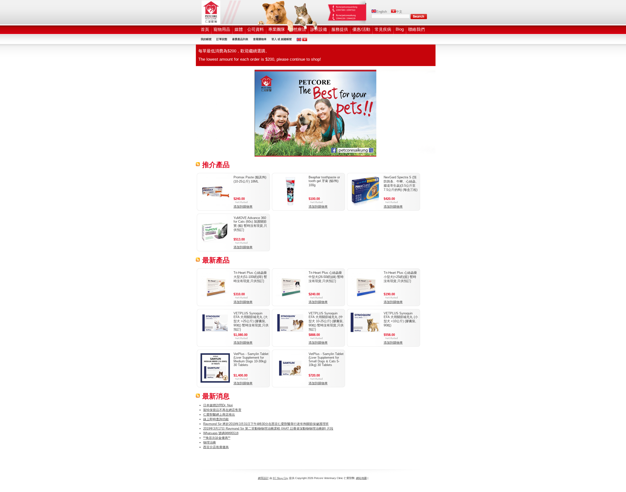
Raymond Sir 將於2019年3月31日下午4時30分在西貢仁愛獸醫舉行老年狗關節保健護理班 (266, 424)
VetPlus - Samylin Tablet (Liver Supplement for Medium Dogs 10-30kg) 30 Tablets (251, 359)
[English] (373, 11)
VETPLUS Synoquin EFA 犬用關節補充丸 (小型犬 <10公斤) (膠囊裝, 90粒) (401, 319)
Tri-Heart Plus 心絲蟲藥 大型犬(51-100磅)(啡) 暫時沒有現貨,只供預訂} (250, 277)
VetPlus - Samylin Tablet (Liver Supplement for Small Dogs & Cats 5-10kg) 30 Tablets (326, 359)
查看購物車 (260, 39)
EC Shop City (280, 478)
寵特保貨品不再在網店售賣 (222, 410)
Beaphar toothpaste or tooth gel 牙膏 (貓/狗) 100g (324, 181)
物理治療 (209, 442)
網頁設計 (263, 478)
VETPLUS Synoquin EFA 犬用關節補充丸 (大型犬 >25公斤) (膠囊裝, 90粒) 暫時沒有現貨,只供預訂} (251, 321)
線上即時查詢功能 (216, 419)
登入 (274, 39)
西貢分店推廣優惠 (216, 447)
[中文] (393, 11)
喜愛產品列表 (240, 39)
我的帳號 (206, 39)
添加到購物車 (243, 206)
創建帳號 (286, 39)
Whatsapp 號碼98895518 (220, 433)
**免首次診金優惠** (216, 438)
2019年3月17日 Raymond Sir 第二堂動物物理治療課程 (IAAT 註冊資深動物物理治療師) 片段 (268, 428)
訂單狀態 (221, 39)
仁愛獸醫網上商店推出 (219, 414)
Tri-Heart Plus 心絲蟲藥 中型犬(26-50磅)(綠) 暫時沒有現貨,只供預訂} (326, 277)
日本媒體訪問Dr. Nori (218, 405)
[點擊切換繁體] (304, 40)
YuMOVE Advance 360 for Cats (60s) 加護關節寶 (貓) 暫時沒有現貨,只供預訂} (250, 224)
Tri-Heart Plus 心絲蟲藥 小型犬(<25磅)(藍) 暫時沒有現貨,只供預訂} (400, 277)
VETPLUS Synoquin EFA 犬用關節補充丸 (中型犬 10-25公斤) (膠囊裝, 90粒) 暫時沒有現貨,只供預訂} (326, 321)
